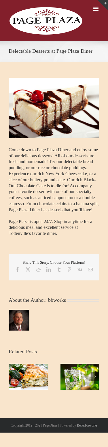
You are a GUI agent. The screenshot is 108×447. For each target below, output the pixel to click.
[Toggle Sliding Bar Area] (103, 5)
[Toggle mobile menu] (96, 38)
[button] (13, 382)
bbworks (57, 306)
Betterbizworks (87, 431)
